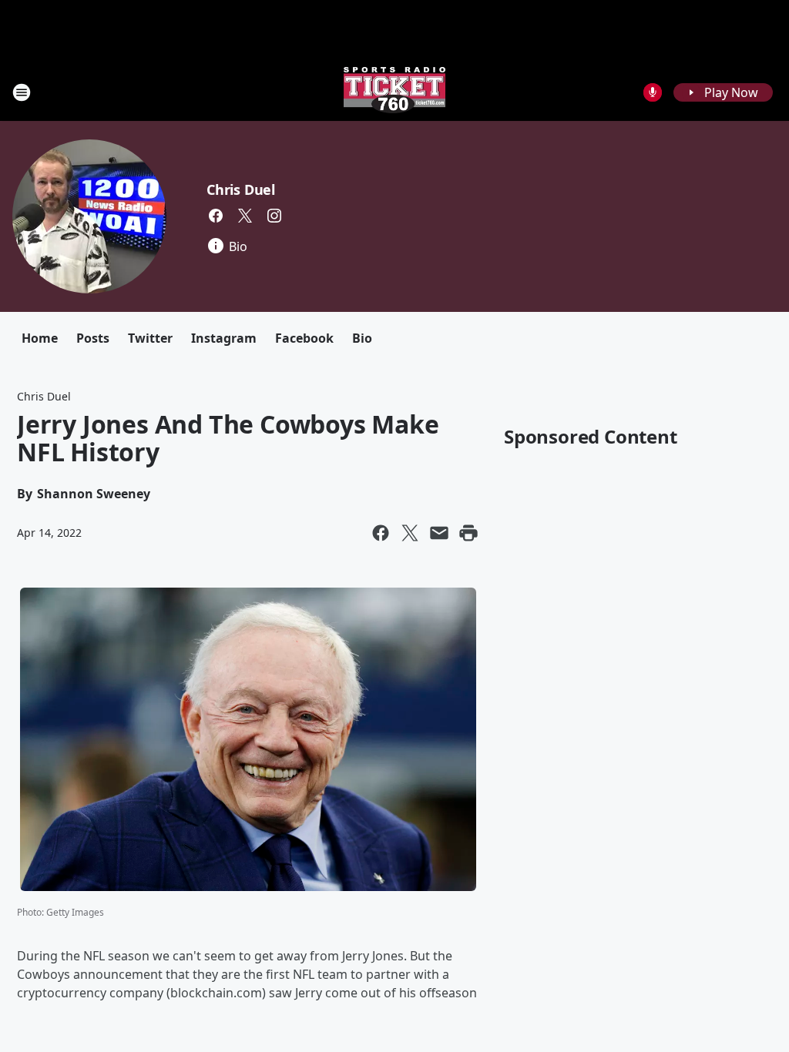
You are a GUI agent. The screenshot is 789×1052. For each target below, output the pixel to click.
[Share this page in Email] (439, 533)
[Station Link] (394, 92)
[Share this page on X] (410, 533)
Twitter (150, 338)
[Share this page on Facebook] (380, 533)
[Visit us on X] (245, 215)
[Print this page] (468, 533)
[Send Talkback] (652, 92)
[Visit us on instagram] (274, 215)
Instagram (224, 338)
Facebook (304, 338)
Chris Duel (240, 189)
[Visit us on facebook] (215, 215)
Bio (362, 338)
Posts (92, 338)
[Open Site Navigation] (21, 92)
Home (40, 338)
